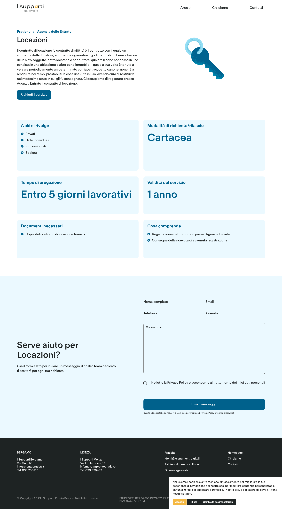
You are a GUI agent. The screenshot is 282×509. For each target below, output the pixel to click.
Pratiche (169, 452)
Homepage (235, 452)
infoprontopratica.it (30, 466)
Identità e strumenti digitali (182, 458)
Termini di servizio (224, 413)
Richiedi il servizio (34, 94)
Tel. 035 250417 (27, 470)
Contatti (256, 7)
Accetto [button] (179, 502)
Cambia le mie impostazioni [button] (218, 502)
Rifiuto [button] (193, 502)
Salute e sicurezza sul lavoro (182, 464)
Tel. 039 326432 (91, 470)
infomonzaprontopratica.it (98, 466)
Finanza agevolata (176, 470)
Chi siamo (220, 7)
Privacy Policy (207, 413)
